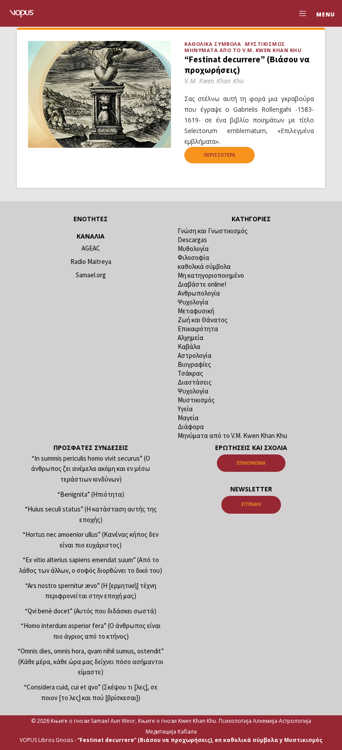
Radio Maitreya (90, 261)
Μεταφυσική (196, 311)
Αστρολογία (195, 355)
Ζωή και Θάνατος (203, 320)
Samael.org (91, 275)
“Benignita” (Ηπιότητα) (90, 494)
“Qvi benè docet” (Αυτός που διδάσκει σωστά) (90, 611)
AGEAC (90, 248)
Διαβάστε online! (202, 284)
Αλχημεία (191, 337)
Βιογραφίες (194, 364)
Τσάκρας (190, 373)
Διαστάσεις (195, 382)
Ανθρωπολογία (199, 293)
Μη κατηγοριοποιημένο (211, 275)
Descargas (192, 239)
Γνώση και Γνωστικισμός (213, 231)
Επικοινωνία (251, 463)
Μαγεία (188, 418)
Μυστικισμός (265, 44)
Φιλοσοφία (193, 257)
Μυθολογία (193, 248)
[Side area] (299, 13)
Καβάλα (189, 346)
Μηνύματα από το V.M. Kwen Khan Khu (242, 50)
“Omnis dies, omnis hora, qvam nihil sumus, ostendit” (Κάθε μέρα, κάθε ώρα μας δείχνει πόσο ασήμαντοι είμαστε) (91, 661)
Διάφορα (191, 426)
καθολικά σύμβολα (212, 44)
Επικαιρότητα (198, 328)
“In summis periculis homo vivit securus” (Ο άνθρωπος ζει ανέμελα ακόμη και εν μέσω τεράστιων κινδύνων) (90, 468)
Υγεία (185, 409)
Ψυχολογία (193, 302)
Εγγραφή (251, 504)
